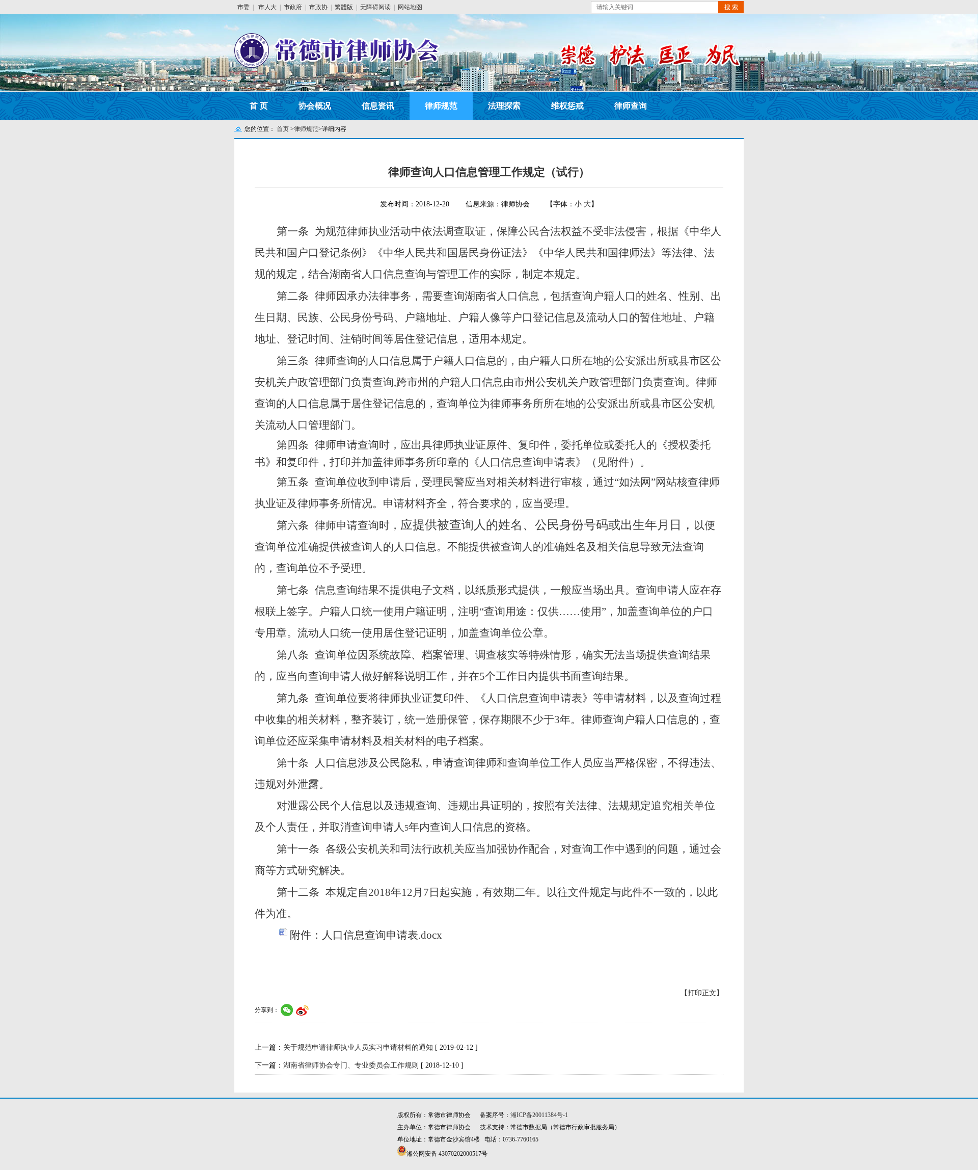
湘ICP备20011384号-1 (539, 1115)
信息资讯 (378, 105)
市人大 (267, 7)
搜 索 (731, 7)
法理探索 (504, 105)
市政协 (318, 7)
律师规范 (441, 105)
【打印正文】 (702, 993)
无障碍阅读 (375, 7)
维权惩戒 (567, 105)
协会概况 (314, 105)
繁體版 (344, 7)
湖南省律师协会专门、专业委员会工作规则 (351, 1065)
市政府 (293, 7)
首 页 (259, 105)
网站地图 (410, 7)
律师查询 (630, 105)
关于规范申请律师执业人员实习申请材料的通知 (358, 1047)
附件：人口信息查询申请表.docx (366, 935)
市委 (243, 7)
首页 (283, 128)
